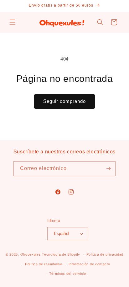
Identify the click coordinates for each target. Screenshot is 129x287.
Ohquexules (30, 254)
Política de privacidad (104, 254)
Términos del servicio (67, 273)
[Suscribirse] (108, 168)
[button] (12, 22)
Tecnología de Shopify (61, 254)
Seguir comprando (64, 101)
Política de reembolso (43, 264)
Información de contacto (89, 264)
